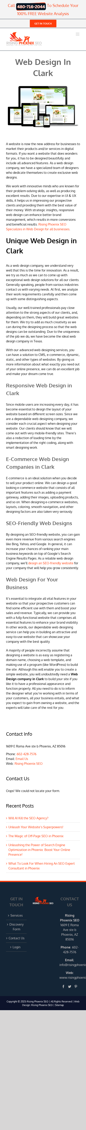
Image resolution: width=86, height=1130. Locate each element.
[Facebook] (63, 986)
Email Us (22, 759)
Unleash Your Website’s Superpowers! (35, 827)
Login (16, 947)
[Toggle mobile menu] (78, 34)
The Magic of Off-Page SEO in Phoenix (35, 836)
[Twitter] (69, 986)
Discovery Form (16, 926)
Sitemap (59, 1005)
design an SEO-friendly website (50, 563)
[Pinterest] (75, 986)
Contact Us (16, 938)
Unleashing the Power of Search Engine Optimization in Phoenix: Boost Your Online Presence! (39, 850)
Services (16, 915)
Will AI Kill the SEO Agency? (28, 818)
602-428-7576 (26, 754)
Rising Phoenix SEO (29, 764)
